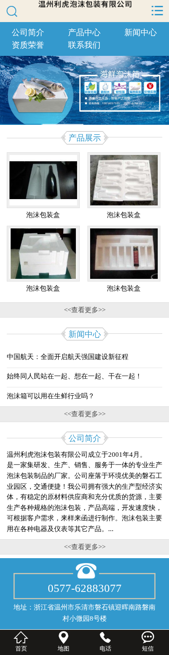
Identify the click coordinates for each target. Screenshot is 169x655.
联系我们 (84, 45)
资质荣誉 (28, 45)
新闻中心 (140, 32)
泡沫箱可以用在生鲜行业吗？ (51, 396)
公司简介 (28, 32)
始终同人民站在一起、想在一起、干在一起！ (74, 376)
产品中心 (84, 32)
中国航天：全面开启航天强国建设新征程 (67, 356)
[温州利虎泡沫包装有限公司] (85, 4)
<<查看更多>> (84, 310)
